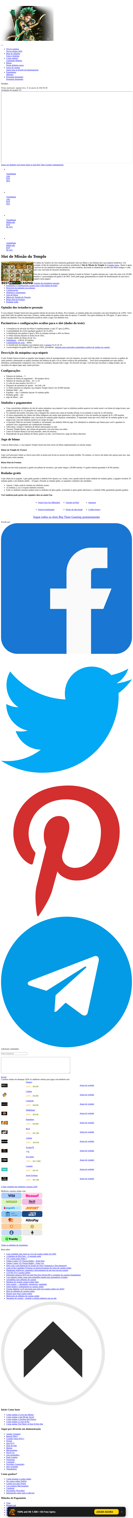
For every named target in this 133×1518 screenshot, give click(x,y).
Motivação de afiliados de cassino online (22, 1296)
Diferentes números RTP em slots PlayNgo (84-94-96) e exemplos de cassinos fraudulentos (43, 1275)
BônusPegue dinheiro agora (15, 64)
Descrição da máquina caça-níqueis (20, 288)
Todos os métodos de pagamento (14, 1245)
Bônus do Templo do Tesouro (18, 297)
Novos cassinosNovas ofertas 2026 (14, 50)
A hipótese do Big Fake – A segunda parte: (23, 1256)
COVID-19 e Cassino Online (18, 1273)
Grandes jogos (113, 265)
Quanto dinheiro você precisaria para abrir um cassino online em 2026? (35, 1289)
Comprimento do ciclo (15, 342)
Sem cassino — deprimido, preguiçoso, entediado (26, 1284)
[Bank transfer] (11, 1214)
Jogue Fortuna (32, 1175)
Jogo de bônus (12, 295)
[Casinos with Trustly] (11, 1239)
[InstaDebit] (32, 1214)
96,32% (9, 227)
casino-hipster (8, 2)
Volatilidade (11, 174)
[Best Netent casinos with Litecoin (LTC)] (11, 1233)
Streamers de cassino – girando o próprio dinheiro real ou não (31, 1298)
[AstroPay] (32, 1220)
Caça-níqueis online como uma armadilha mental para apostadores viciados (37, 1277)
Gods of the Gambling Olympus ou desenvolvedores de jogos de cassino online (38, 1268)
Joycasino (30, 1157)
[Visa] (11, 1196)
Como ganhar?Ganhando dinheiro (14, 59)
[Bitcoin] (11, 1226)
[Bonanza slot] (69, 169)
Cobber (29, 1091)
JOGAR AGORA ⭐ (106, 1511)
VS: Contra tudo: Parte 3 (16, 1259)
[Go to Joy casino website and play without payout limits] (13, 1160)
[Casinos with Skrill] (32, 1202)
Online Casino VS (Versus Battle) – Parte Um (25, 1263)
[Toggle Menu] (2, 45)
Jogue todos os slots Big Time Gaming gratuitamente (42, 165)
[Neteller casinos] (11, 1202)
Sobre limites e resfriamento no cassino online (25, 1286)
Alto (8, 176)
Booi (28, 1129)
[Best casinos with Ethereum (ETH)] (32, 1233)
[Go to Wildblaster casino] (13, 1113)
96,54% (9, 250)
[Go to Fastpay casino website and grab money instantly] (13, 1085)
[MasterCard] (11, 1220)
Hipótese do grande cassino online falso (22, 1282)
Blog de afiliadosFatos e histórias (13, 54)
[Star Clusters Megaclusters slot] (69, 238)
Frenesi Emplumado (46, 509)
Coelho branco (94, 509)
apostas (48, 345)
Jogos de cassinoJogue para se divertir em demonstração (22, 68)
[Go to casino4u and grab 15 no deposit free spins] (13, 1104)
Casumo (29, 1166)
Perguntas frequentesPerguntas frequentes (14, 78)
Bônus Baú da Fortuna (15, 299)
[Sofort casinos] (32, 1208)
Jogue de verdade (87, 1085)
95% (8, 204)
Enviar (3, 1077)
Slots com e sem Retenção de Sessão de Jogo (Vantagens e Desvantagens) (36, 1266)
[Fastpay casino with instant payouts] (27, 40)
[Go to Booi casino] (13, 1132)
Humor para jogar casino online (19, 1293)
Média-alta (10, 222)
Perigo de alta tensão (74, 509)
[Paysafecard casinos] (11, 1208)
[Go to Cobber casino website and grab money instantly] (13, 1095)
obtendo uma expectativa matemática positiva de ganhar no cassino (82, 347)
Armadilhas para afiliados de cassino (21, 1279)
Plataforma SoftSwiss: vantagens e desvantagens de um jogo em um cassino (37, 1270)
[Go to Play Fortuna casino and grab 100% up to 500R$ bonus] (13, 1179)
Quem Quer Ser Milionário (49, 502)
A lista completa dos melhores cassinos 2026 (19, 1187)
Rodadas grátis (12, 302)
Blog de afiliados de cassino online (20, 1291)
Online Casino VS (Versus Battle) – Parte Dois (25, 1261)
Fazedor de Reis (72, 502)
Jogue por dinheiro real (10, 165)
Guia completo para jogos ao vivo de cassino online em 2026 (31, 1254)
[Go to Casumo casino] (13, 1169)
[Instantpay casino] (13, 1123)
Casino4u (30, 1101)
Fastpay (29, 1082)
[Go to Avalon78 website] (13, 1151)
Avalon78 (30, 1147)
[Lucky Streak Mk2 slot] (69, 215)
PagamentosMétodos (11, 73)
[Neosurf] (32, 1196)
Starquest (92, 502)
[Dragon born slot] (69, 192)
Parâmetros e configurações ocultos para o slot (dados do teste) (31, 285)
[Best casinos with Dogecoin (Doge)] (32, 1226)
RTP (8, 178)
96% (8, 181)
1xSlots (29, 1138)
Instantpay (30, 1119)
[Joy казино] (13, 1141)
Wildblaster (30, 1110)
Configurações (12, 290)
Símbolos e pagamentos (16, 292)
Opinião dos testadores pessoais (46, 283)
